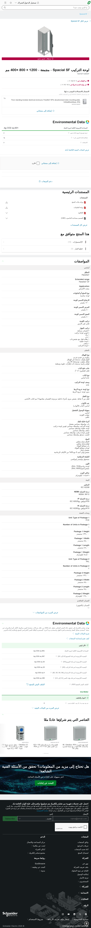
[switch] (86, 923)
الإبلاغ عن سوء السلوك (79, 871)
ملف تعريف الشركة (81, 867)
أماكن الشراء (40, 849)
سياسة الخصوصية (42, 810)
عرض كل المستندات (78, 225)
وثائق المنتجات (83, 842)
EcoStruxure (40, 864)
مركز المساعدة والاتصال (36, 842)
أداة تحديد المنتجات (81, 849)
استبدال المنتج (83, 853)
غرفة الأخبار (83, 878)
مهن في (85, 864)
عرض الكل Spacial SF (79, 21)
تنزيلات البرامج (82, 846)
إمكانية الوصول (82, 874)
